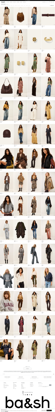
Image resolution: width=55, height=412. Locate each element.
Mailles (11, 5)
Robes (1, 5)
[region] (27, 410)
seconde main (22, 388)
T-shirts (24, 5)
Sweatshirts (27, 5)
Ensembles (29, 5)
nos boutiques (31, 386)
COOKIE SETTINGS (44, 410)
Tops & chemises (8, 5)
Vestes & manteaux (5, 5)
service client (5, 383)
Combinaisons (22, 5)
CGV (4, 386)
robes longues (14, 388)
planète (21, 384)
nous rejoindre (31, 383)
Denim (13, 5)
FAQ (4, 384)
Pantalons (19, 5)
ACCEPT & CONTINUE (49, 410)
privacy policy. (6, 411)
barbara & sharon (31, 384)
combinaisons (14, 384)
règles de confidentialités (45, 386)
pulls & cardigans (14, 386)
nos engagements (23, 383)
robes (13, 383)
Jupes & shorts (16, 5)
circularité (22, 386)
